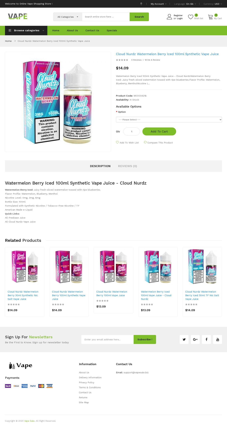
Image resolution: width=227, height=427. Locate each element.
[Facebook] (206, 339)
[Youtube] (217, 339)
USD (217, 3)
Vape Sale (29, 421)
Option (122, 111)
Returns (83, 397)
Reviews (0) (127, 166)
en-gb (190, 3)
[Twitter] (184, 339)
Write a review (152, 60)
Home (8, 41)
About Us (84, 372)
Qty (118, 131)
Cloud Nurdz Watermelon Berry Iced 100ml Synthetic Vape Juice (54, 41)
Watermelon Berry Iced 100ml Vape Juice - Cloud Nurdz (156, 295)
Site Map (84, 402)
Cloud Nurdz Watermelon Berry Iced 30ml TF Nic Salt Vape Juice (202, 295)
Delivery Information (90, 377)
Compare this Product (160, 142)
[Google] (195, 339)
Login (180, 18)
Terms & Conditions (90, 387)
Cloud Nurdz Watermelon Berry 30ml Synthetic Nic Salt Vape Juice (23, 295)
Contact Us (85, 392)
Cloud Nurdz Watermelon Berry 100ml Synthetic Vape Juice (68, 295)
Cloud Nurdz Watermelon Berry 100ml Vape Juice (111, 293)
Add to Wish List (129, 142)
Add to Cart (159, 131)
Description (100, 166)
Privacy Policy (86, 382)
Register (178, 15)
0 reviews (136, 60)
